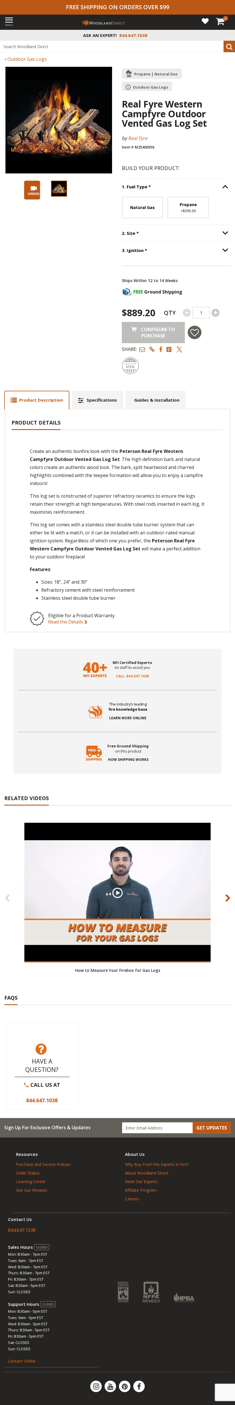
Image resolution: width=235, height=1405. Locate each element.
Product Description (41, 400)
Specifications (102, 400)
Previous (7, 898)
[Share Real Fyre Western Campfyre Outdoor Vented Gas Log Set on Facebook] (160, 349)
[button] (142, 349)
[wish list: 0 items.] (205, 20)
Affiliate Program (140, 1190)
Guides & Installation (156, 400)
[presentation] (59, 189)
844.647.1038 (42, 1100)
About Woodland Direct (147, 1173)
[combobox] (117, 46)
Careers (132, 1198)
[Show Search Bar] (227, 35)
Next (228, 898)
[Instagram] (96, 1386)
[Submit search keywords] (229, 46)
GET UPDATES (211, 1128)
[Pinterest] (125, 1386)
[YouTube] (110, 1386)
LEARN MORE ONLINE (127, 718)
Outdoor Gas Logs (26, 59)
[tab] (36, 400)
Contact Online (22, 1361)
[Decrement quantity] (187, 312)
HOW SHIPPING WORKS (128, 759)
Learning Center (31, 1181)
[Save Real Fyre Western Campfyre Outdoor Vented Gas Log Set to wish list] (194, 332)
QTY (170, 312)
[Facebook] (139, 1386)
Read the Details (66, 622)
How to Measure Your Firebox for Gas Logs (117, 970)
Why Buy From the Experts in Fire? (157, 1164)
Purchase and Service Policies (43, 1164)
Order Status (28, 1173)
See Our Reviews (31, 1190)
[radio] (142, 208)
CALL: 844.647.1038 (132, 676)
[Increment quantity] (215, 312)
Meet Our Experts (141, 1181)
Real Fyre (138, 138)
